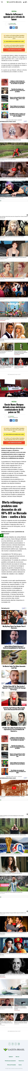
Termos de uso (21, 1060)
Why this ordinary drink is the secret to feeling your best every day (6, 1022)
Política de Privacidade (11, 1064)
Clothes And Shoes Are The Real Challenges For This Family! (12, 815)
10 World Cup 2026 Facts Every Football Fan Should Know (11, 892)
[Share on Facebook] (11, 27)
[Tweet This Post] (13, 27)
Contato (20, 1064)
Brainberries (2, 141)
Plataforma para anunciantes (10, 1060)
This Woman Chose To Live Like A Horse (8, 159)
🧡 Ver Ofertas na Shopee (14, 49)
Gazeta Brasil (12, 416)
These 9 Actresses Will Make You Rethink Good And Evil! (11, 873)
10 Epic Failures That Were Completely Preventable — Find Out (12, 796)
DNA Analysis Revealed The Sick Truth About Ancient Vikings (12, 236)
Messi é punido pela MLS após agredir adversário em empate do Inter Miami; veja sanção (20, 352)
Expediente (11, 1056)
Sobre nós (17, 1056)
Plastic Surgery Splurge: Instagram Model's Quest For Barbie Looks (13, 912)
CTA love (2, 836)
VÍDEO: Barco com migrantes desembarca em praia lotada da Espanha (20, 1007)
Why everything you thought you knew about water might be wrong (13, 834)
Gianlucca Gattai (13, 23)
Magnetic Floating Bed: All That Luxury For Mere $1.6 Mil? (11, 995)
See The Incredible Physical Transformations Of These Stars (11, 197)
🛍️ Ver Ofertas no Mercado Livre (14, 41)
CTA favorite (2, 1025)
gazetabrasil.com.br (4, 320)
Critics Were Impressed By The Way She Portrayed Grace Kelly (12, 278)
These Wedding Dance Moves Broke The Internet (9, 298)
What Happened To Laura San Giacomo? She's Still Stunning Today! (13, 178)
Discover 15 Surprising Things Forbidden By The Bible (10, 139)
